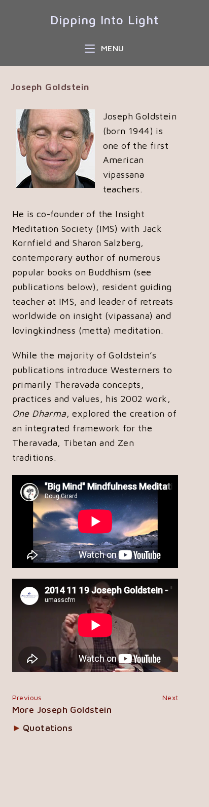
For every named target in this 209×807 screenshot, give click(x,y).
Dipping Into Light (104, 20)
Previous (27, 697)
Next (170, 697)
